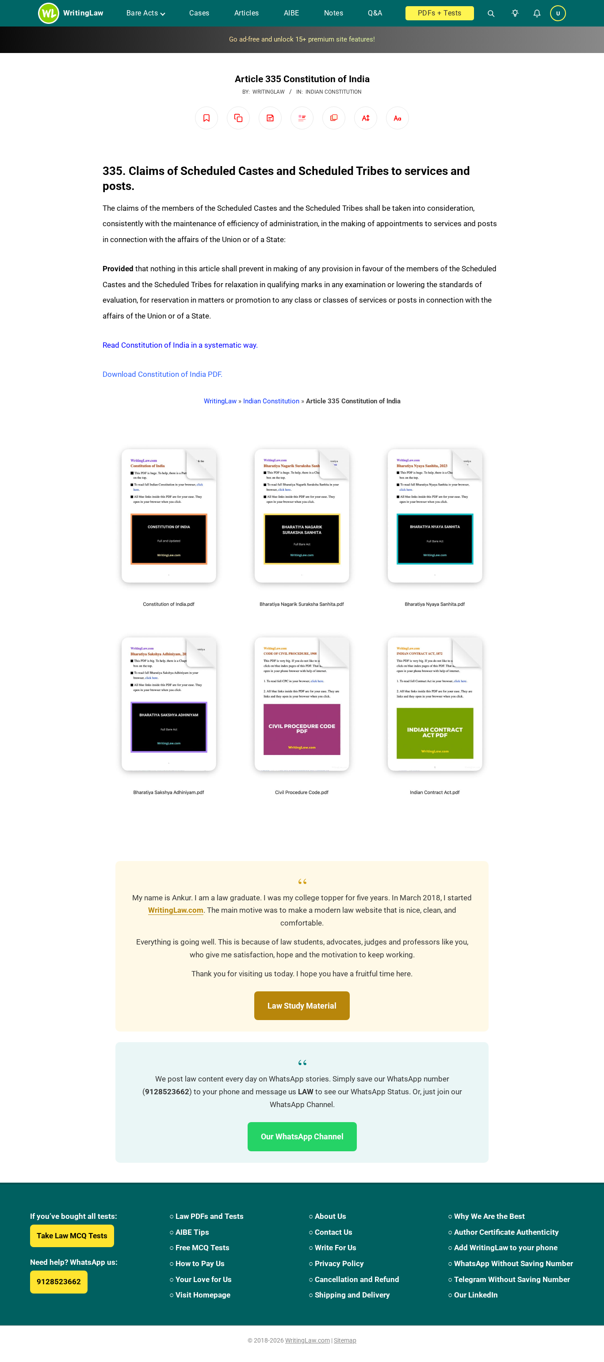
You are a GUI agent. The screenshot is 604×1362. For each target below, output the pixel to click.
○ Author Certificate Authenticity (503, 1232)
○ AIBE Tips (189, 1232)
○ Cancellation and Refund (354, 1279)
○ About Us (327, 1216)
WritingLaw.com (175, 910)
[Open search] (487, 13)
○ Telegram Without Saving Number (509, 1279)
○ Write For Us (332, 1247)
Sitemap (345, 1340)
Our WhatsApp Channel (302, 1136)
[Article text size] (365, 117)
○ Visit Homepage (199, 1294)
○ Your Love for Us (200, 1279)
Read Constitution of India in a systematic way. (180, 345)
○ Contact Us (330, 1232)
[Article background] (333, 117)
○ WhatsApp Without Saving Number (510, 1263)
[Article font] (397, 117)
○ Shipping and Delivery (349, 1294)
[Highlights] (302, 117)
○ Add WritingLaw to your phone (503, 1247)
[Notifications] (537, 13)
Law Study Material (302, 1005)
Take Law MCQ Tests (72, 1235)
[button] (513, 13)
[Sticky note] (270, 117)
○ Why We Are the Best (486, 1216)
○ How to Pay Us (197, 1263)
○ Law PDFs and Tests (206, 1216)
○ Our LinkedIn (473, 1294)
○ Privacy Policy (336, 1263)
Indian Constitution (334, 92)
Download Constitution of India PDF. (162, 374)
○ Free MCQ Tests (199, 1247)
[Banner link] (302, 40)
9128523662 (59, 1281)
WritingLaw (220, 401)
